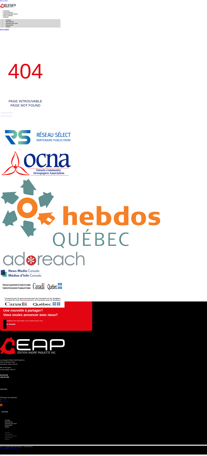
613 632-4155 (4, 375)
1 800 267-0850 (4, 377)
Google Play (4, 401)
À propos (6, 11)
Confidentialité (3, 448)
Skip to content (4, 0)
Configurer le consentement (13, 448)
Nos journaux (8, 12)
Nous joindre (8, 15)
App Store (4, 399)
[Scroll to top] (0, 455)
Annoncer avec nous (10, 14)
